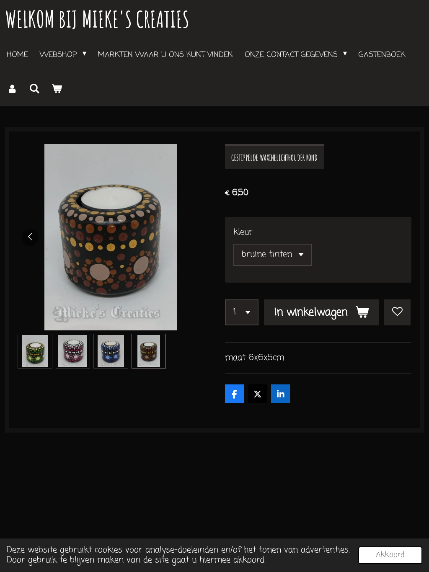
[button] (35, 351)
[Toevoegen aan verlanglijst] (397, 312)
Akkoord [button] (390, 555)
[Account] (12, 89)
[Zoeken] (34, 89)
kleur (243, 232)
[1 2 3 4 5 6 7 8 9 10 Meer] (241, 312)
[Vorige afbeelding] (30, 237)
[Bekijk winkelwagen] (56, 89)
